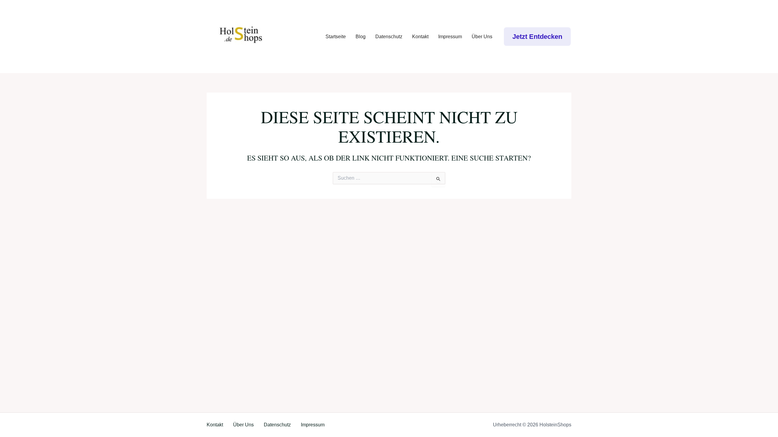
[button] (537, 36)
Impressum (450, 36)
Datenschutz (388, 36)
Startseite (335, 36)
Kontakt (420, 36)
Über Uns (482, 36)
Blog (361, 36)
